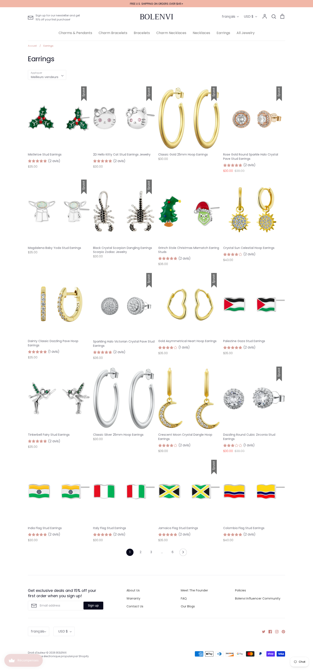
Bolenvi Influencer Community (257, 598)
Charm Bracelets (113, 32)
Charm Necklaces (171, 32)
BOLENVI (156, 16)
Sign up (93, 605)
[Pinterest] (282, 631)
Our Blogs (188, 606)
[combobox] (47, 75)
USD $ (249, 16)
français (228, 16)
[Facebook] (268, 631)
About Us (133, 590)
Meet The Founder (194, 590)
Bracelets (142, 32)
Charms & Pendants (75, 32)
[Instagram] (275, 631)
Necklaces (201, 32)
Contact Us (134, 606)
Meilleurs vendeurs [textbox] (44, 77)
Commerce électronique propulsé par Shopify (58, 656)
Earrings (223, 32)
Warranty (133, 598)
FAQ (184, 598)
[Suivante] (183, 553)
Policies (240, 590)
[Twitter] (262, 631)
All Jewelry (246, 32)
